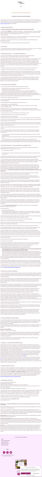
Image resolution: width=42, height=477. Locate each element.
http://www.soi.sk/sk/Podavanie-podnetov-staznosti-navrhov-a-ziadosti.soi (13, 388)
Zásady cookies (27, 475)
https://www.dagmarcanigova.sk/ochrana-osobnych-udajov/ (10, 376)
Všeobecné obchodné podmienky (5, 440)
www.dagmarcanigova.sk (4, 23)
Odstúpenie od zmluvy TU (4, 444)
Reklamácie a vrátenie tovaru (5, 443)
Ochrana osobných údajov (32, 475)
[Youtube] (11, 452)
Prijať (26, 473)
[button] (40, 467)
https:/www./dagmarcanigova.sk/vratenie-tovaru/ (11, 267)
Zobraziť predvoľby (36, 473)
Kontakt (2, 439)
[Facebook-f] (4, 452)
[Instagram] (7, 452)
